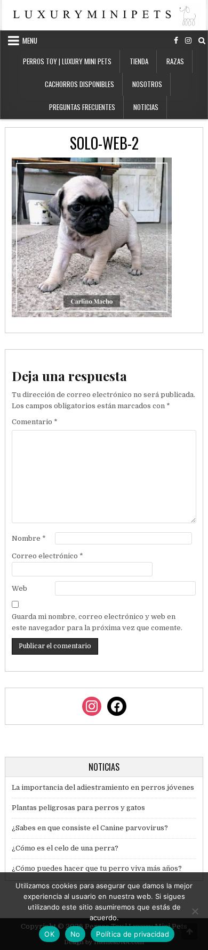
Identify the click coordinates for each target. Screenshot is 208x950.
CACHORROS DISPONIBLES (79, 84)
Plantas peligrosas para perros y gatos (78, 808)
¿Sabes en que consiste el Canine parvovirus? (90, 828)
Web (19, 588)
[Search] (201, 41)
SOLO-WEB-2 (104, 143)
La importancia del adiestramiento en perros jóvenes (103, 787)
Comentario (35, 422)
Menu (29, 40)
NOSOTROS (147, 84)
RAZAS (175, 61)
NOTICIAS (145, 107)
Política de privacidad (132, 934)
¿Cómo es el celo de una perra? (65, 848)
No (75, 934)
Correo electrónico (47, 556)
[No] (194, 911)
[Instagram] (188, 41)
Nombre (29, 538)
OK (49, 934)
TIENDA (139, 61)
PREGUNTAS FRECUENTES (82, 107)
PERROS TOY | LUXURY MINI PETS (67, 61)
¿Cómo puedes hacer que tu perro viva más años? (97, 868)
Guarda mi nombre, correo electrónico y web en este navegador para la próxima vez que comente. (97, 622)
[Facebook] (176, 41)
